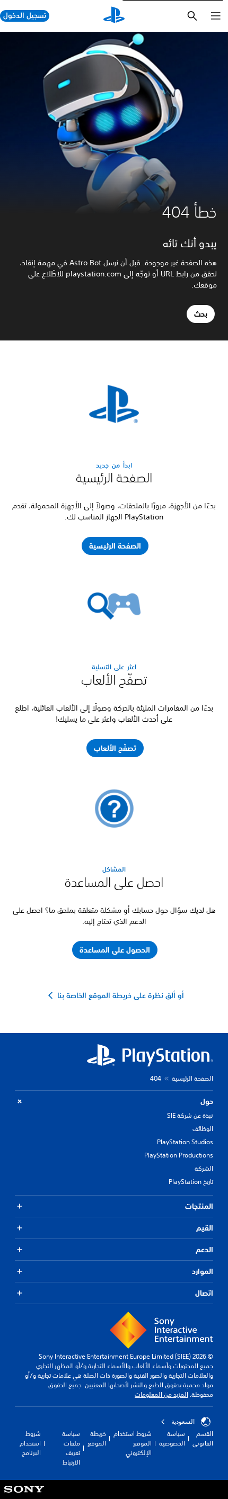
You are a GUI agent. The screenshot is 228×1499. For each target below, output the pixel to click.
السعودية (183, 1421)
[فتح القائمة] (215, 16)
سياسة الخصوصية (172, 1438)
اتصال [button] (204, 1293)
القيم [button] (204, 1228)
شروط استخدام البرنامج (30, 1443)
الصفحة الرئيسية (192, 1078)
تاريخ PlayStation (191, 1181)
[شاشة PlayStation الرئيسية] (114, 16)
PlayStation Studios (185, 1141)
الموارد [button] (202, 1271)
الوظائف (202, 1128)
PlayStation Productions (178, 1155)
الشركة (204, 1168)
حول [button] (206, 1101)
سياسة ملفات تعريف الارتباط (71, 1448)
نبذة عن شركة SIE (190, 1115)
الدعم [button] (204, 1249)
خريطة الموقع (96, 1438)
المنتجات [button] (199, 1206)
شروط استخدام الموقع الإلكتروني (132, 1443)
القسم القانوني (202, 1438)
